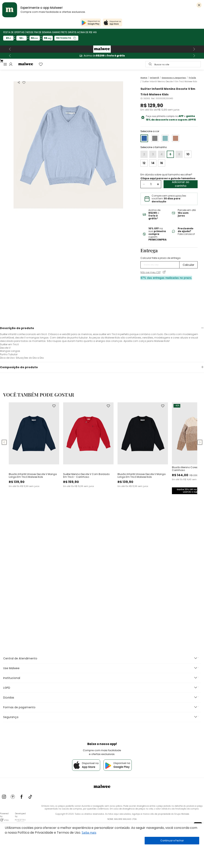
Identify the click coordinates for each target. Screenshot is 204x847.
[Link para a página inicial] (143, 77)
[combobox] (173, 64)
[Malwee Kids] (102, 49)
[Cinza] (154, 138)
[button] (19, 82)
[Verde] (165, 138)
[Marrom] (175, 138)
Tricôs (192, 77)
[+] (158, 184)
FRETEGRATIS (63, 38)
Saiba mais (89, 832)
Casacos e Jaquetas (174, 77)
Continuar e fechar (172, 840)
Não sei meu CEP (150, 272)
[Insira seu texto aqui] (4, 797)
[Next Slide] (194, 49)
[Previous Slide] (10, 49)
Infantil (154, 77)
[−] (144, 184)
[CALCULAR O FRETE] (188, 264)
